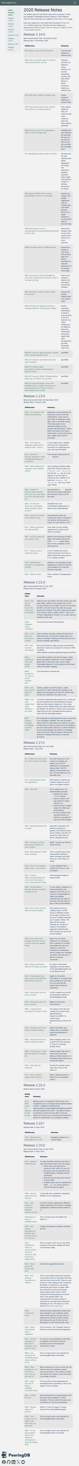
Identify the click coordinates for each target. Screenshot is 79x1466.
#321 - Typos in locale (33, 574)
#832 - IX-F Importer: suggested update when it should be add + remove (34, 445)
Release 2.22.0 (11, 30)
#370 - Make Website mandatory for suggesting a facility (34, 564)
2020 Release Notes (11, 12)
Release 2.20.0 (11, 48)
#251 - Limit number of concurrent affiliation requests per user (31, 1207)
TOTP (56, 796)
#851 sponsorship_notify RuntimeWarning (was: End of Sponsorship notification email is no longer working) (41, 277)
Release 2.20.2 (11, 39)
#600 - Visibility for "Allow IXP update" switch (29, 662)
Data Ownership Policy (54, 1306)
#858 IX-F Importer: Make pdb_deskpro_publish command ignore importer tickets (39, 369)
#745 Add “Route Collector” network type (40, 95)
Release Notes (63, 19)
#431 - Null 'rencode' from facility (29, 647)
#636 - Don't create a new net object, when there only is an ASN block (31, 1421)
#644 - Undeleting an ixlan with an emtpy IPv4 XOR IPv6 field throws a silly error (35, 978)
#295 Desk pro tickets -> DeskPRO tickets (31, 1219)
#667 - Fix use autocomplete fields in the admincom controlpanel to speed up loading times (31, 1437)
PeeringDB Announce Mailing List (49, 27)
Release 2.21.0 (13, 35)
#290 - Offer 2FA (31, 789)
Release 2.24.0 (11, 19)
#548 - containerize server (29, 1313)
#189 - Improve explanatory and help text (31, 1195)
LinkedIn (27, 30)
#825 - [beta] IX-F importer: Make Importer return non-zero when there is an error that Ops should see (35, 494)
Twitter (69, 27)
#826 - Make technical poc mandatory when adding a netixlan (35, 468)
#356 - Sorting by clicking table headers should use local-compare (34, 844)
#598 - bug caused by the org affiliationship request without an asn (31, 1357)
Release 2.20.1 (13, 44)
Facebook (37, 30)
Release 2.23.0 (11, 25)
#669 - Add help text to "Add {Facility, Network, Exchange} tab (35, 1053)
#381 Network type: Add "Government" (39, 51)
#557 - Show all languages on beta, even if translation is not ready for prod (31, 1343)
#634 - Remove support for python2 (30, 1409)
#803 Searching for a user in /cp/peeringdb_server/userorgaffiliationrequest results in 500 (42, 231)
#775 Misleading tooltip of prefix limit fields (41, 154)
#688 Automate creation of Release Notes (40, 247)
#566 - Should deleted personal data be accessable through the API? (35, 889)
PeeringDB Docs (9, 3)
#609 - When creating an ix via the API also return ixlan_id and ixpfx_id (31, 1371)
